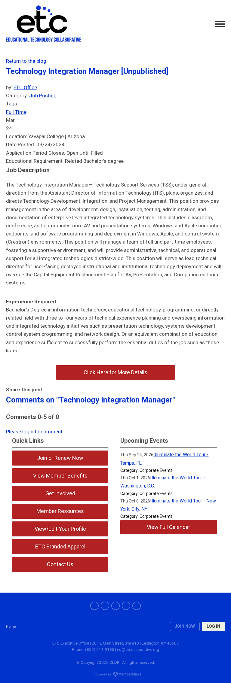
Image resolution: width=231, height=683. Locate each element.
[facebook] (94, 606)
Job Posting (43, 96)
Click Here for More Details (115, 372)
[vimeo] (136, 606)
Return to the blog (26, 61)
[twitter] (105, 606)
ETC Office (25, 87)
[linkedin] (115, 606)
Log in (213, 626)
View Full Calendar (168, 527)
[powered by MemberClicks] (115, 674)
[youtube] (126, 606)
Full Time (16, 112)
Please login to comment (34, 432)
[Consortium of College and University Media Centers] (43, 24)
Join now (185, 626)
